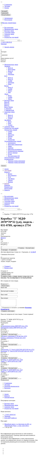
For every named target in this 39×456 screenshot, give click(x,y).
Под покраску (12, 175)
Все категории (8, 27)
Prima (9, 84)
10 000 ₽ (33, 252)
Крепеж (10, 182)
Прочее (10, 136)
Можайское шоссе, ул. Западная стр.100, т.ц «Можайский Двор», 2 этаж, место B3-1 (17, 424)
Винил (6, 86)
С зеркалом (7, 108)
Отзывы (7, 266)
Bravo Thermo (8, 107)
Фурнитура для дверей (11, 37)
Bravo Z (6, 105)
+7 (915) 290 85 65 (6, 42)
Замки (10, 133)
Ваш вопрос (4, 298)
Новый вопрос (5, 285)
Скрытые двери (9, 34)
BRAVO (3, 238)
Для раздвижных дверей (11, 157)
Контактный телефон (7, 291)
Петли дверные (13, 152)
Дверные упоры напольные (16, 161)
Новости (7, 190)
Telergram (4, 44)
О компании (8, 4)
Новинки (7, 185)
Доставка (7, 6)
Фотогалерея (8, 188)
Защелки (10, 148)
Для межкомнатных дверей (12, 141)
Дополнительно (6, 391)
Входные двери (9, 31)
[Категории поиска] (1, 193)
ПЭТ (5, 76)
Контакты (7, 388)
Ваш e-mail (4, 294)
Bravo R (6, 102)
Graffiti (10, 73)
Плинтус (7, 35)
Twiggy (10, 118)
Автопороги (12, 143)
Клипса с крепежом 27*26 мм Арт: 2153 (13, 338)
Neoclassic (11, 74)
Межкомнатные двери (11, 29)
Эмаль (6, 94)
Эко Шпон (7, 120)
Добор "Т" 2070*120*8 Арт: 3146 (11, 361)
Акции (6, 169)
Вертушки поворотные (15, 144)
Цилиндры (11, 139)
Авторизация (8, 18)
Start (9, 92)
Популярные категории (8, 400)
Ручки (10, 138)
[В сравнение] (20, 358)
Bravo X (10, 71)
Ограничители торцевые (15, 151)
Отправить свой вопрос (7, 311)
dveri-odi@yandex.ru (10, 418)
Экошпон (7, 66)
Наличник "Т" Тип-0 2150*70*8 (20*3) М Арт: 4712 (17, 351)
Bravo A (10, 68)
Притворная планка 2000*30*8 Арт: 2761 (13, 327)
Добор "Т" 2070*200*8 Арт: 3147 (11, 371)
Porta (9, 123)
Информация (5, 380)
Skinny (10, 90)
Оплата (6, 8)
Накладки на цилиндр (15, 149)
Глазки (10, 131)
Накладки (11, 135)
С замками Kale (9, 110)
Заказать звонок (9, 47)
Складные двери (9, 32)
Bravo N (6, 104)
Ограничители (8, 159)
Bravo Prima (11, 69)
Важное (6, 183)
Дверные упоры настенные (16, 162)
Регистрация (8, 19)
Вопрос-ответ (8, 268)
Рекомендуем (8, 187)
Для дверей (7, 170)
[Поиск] (21, 209)
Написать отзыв (5, 274)
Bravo (10, 95)
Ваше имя (4, 287)
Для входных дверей (10, 130)
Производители (9, 397)
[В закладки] (18, 358)
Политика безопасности (11, 386)
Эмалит (10, 180)
